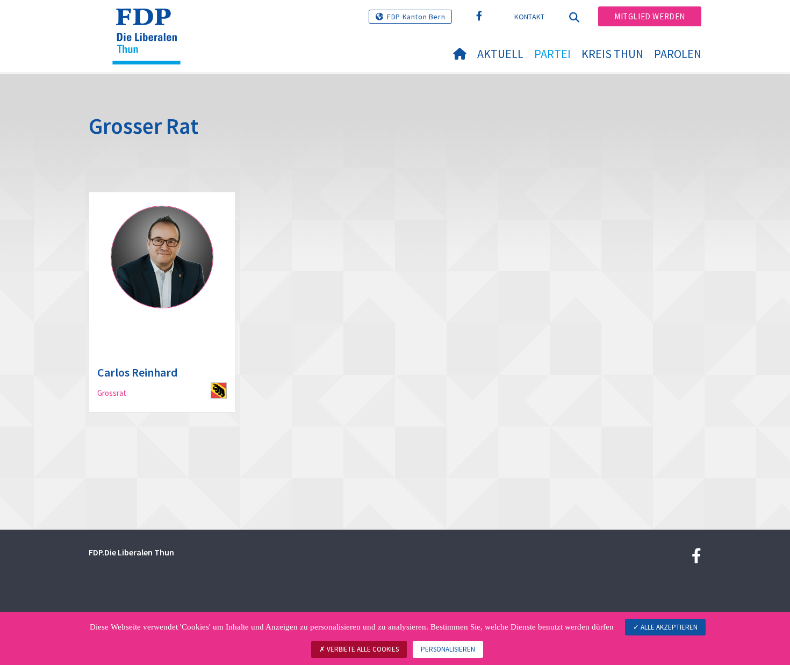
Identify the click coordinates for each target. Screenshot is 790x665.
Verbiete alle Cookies (362, 649)
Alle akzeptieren (668, 627)
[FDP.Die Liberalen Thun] (150, 22)
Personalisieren (448, 649)
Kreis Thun (612, 53)
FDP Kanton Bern (416, 16)
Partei (552, 53)
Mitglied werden (649, 16)
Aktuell (500, 53)
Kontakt (529, 16)
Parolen (677, 53)
